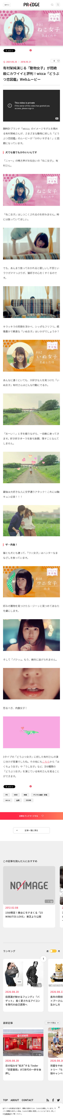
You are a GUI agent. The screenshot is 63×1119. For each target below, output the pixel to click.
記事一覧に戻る (31, 830)
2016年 (28, 800)
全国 (17, 800)
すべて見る (51, 1022)
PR (7, 795)
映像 (25, 795)
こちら (46, 761)
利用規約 (7, 1114)
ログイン (7, 5)
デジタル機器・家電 (40, 795)
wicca (8, 800)
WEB (15, 795)
